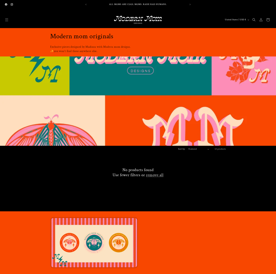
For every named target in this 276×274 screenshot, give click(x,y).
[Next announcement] (190, 4)
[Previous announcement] (85, 4)
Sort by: (181, 149)
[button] (6, 19)
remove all (154, 175)
